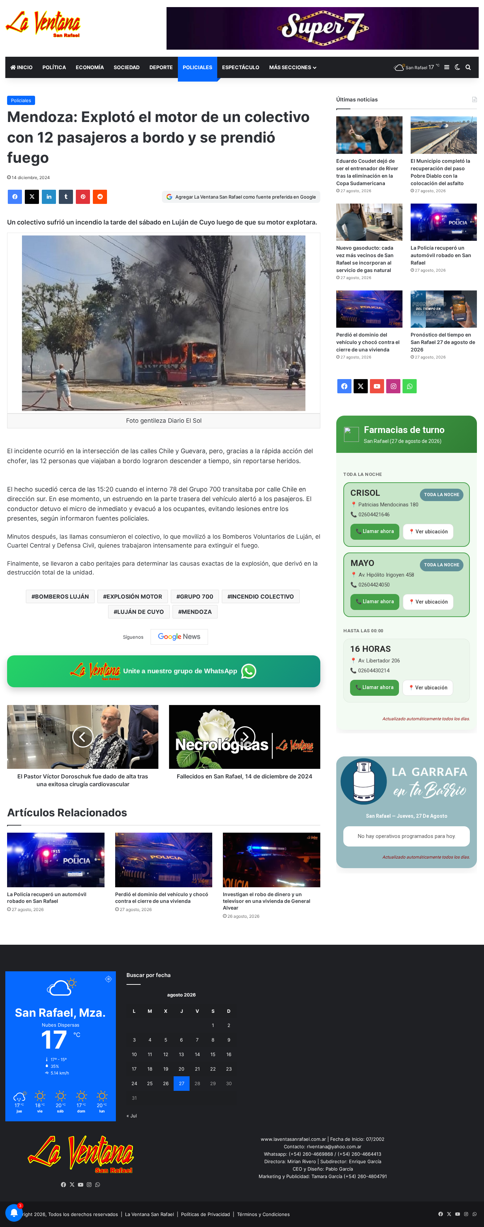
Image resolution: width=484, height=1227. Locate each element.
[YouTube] (81, 1185)
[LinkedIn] (49, 197)
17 (134, 1069)
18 (149, 1069)
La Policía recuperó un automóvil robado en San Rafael (441, 255)
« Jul (131, 1115)
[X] (32, 197)
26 (166, 1083)
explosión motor (134, 596)
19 (165, 1069)
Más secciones (290, 67)
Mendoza (197, 611)
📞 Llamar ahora (375, 531)
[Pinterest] (83, 197)
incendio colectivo (262, 596)
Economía (90, 67)
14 (197, 1054)
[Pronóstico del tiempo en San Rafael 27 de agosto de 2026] (444, 309)
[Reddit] (100, 197)
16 (228, 1054)
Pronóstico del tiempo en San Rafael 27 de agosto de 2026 (443, 342)
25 (150, 1083)
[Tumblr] (66, 197)
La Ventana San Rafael (149, 1214)
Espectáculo (240, 67)
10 (134, 1054)
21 (197, 1069)
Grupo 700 (196, 596)
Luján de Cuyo (140, 611)
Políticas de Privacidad (205, 1214)
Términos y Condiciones (263, 1214)
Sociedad (127, 67)
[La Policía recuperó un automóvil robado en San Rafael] (56, 860)
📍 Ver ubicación (428, 531)
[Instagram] (89, 1185)
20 (181, 1069)
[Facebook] (15, 197)
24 (134, 1083)
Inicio (24, 67)
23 (229, 1069)
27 (181, 1083)
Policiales (197, 67)
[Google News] (179, 637)
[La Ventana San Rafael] (43, 24)
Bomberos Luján (62, 596)
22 (213, 1069)
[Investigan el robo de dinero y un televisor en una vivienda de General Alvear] (271, 860)
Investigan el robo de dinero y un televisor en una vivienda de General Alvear (266, 901)
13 (181, 1054)
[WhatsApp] (98, 1185)
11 (150, 1054)
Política (54, 67)
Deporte (161, 67)
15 (212, 1054)
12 (165, 1054)
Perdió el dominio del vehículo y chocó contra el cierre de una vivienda (368, 342)
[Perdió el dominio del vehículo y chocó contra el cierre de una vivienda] (164, 860)
